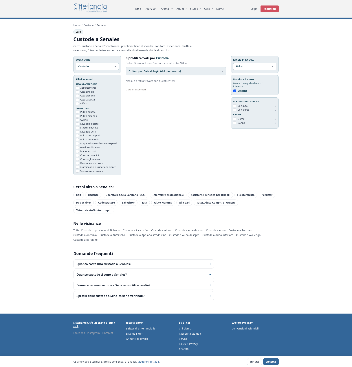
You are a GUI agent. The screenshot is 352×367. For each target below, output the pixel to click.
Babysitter (128, 202)
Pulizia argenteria (89, 139)
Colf (78, 195)
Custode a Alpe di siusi (189, 230)
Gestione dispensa (90, 147)
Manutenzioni (88, 151)
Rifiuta (254, 361)
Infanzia (150, 8)
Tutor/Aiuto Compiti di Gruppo (216, 202)
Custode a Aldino (161, 230)
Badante (93, 195)
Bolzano (242, 90)
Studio (194, 8)
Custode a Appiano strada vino (147, 235)
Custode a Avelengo (248, 235)
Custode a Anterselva (113, 235)
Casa (207, 8)
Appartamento (88, 87)
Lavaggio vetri (88, 131)
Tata (144, 202)
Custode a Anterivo (85, 235)
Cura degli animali (90, 159)
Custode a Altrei (216, 230)
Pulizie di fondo (88, 116)
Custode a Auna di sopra (184, 235)
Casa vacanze (87, 99)
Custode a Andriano (241, 230)
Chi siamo (185, 328)
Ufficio (83, 103)
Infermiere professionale (168, 195)
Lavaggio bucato (89, 123)
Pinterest (107, 333)
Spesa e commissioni (91, 171)
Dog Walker (83, 202)
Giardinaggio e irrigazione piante (98, 167)
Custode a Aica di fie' (135, 230)
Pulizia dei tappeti (90, 135)
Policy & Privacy (188, 344)
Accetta (271, 361)
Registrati (269, 8)
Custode (89, 25)
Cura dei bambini (89, 155)
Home (137, 8)
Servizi (220, 8)
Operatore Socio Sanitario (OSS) (125, 195)
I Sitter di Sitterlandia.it (140, 328)
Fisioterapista (245, 195)
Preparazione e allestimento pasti (98, 143)
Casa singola (87, 91)
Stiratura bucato (89, 127)
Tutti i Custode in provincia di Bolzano (96, 230)
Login (254, 8)
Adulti (180, 8)
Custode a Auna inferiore (217, 235)
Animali (165, 8)
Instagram (93, 333)
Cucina (84, 119)
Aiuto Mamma (163, 202)
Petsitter (266, 195)
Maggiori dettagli (148, 361)
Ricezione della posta (91, 163)
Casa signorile (87, 95)
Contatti (184, 349)
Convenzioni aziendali (245, 328)
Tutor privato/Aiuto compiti (93, 210)
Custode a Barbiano (85, 239)
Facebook (79, 333)
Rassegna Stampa (190, 333)
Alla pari (184, 202)
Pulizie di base (88, 111)
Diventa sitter (134, 333)
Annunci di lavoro (137, 338)
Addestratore (106, 202)
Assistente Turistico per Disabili (210, 195)
